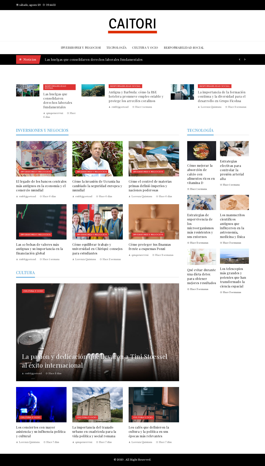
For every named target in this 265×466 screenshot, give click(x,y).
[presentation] (239, 59)
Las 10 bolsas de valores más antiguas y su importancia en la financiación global (39, 248)
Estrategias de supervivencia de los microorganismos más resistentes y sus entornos (200, 226)
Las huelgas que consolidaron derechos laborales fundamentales (94, 59)
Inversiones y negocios (35, 171)
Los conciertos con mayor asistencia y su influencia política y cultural (41, 431)
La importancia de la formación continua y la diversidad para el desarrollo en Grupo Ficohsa (221, 96)
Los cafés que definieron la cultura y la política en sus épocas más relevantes (149, 431)
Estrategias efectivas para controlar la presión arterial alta (232, 170)
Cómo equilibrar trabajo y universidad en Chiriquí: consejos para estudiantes (97, 248)
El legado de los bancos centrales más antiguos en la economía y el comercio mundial (41, 185)
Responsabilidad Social (55, 87)
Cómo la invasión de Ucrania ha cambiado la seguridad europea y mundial (97, 185)
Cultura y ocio (33, 291)
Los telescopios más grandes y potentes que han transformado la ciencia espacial (233, 277)
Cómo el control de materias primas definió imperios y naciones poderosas (150, 185)
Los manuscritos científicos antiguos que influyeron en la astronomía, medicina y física (232, 226)
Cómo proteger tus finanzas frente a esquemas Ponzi (150, 246)
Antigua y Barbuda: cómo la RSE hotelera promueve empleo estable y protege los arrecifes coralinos (136, 96)
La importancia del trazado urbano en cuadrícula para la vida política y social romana (94, 431)
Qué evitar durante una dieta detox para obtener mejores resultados (201, 276)
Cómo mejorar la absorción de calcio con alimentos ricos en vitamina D (201, 174)
